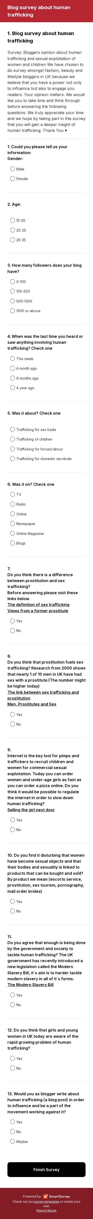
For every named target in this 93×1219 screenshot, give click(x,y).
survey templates (46, 1201)
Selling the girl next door (31, 809)
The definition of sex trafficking (38, 604)
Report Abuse (46, 1210)
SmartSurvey (62, 1197)
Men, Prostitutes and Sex (31, 704)
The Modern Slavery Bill (30, 984)
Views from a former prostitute (37, 610)
